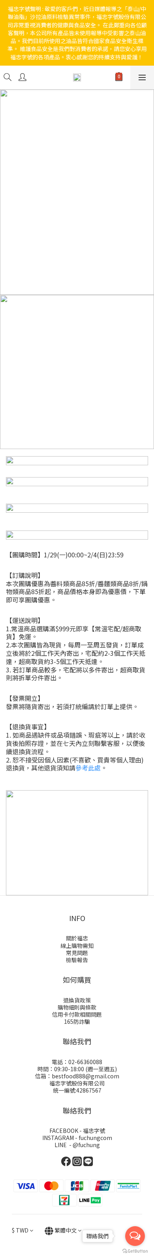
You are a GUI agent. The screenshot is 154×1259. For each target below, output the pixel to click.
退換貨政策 (77, 1000)
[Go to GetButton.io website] (135, 1251)
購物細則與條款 (77, 1007)
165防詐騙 (77, 1021)
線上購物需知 (77, 945)
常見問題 (77, 953)
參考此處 (88, 767)
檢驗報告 (77, 960)
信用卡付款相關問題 (77, 1014)
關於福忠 (77, 938)
